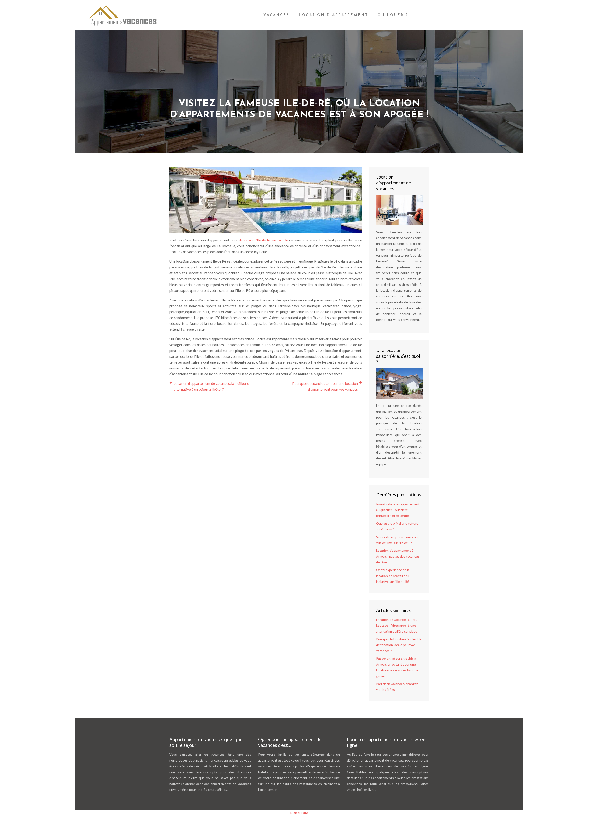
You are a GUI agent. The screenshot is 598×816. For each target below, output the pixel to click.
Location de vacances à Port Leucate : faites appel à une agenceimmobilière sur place (396, 625)
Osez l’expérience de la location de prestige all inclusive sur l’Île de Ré (392, 575)
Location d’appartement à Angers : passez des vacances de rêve (398, 556)
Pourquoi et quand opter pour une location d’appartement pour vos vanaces (325, 386)
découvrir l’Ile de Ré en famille (263, 240)
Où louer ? (393, 15)
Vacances (276, 15)
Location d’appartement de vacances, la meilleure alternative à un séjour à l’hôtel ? (211, 386)
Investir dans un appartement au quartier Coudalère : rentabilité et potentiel (398, 510)
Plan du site (299, 813)
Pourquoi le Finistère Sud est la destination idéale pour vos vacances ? (398, 645)
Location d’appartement (333, 15)
